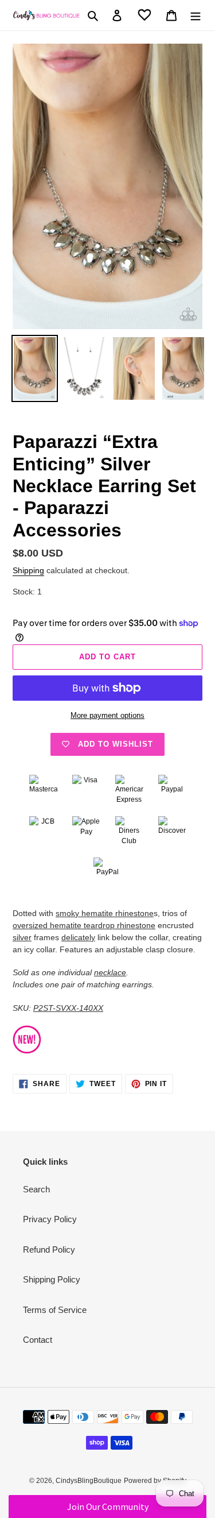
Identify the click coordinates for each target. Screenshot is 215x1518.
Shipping (28, 570)
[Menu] (195, 15)
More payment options (107, 715)
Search (36, 1189)
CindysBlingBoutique (89, 1481)
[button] (107, 1506)
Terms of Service (55, 1310)
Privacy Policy (50, 1219)
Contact (37, 1340)
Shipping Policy (51, 1279)
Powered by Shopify (155, 1481)
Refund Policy (49, 1249)
